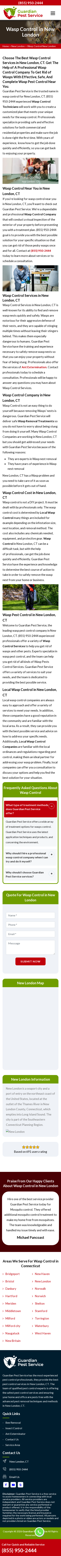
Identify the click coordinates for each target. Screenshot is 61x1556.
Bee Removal (13, 1422)
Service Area (12, 1444)
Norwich (40, 1296)
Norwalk (40, 1288)
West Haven (43, 1333)
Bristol (9, 1281)
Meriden (10, 1303)
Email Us (14, 1476)
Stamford (41, 1311)
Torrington (42, 1318)
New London (18, 46)
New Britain (13, 1341)
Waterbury (42, 1326)
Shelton (40, 1303)
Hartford (11, 1296)
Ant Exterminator (15, 1433)
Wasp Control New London (41, 46)
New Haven (42, 1274)
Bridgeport (12, 1274)
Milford (10, 1318)
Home (6, 46)
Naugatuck (12, 1333)
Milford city (12, 1326)
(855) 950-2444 (30, 3)
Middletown (13, 1311)
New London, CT (19, 1461)
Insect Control (13, 1428)
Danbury (10, 1288)
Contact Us (12, 1439)
